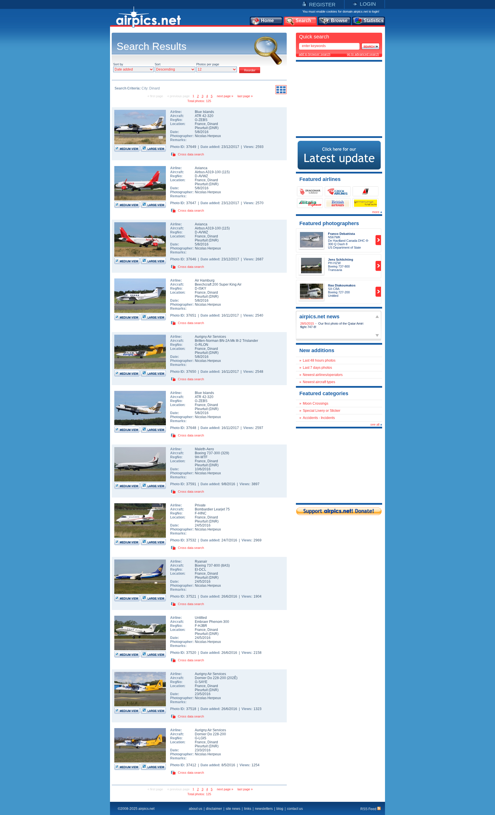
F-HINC (201, 513)
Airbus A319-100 (208, 172)
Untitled (201, 618)
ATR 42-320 (204, 116)
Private (200, 505)
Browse (339, 20)
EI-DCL (200, 570)
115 (226, 172)
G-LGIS (200, 738)
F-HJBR (201, 626)
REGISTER (322, 4)
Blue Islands (204, 112)
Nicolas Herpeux (208, 136)
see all (374, 424)
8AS (225, 566)
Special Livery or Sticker (321, 411)
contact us (295, 809)
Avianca (201, 168)
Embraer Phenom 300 (212, 622)
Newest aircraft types (319, 382)
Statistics (374, 20)
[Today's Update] (339, 168)
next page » (225, 96)
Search (303, 20)
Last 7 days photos (317, 368)
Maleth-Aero (204, 449)
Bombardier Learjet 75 (212, 509)
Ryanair (201, 561)
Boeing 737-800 (208, 566)
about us (195, 809)
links (247, 809)
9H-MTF (201, 457)
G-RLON (201, 345)
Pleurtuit (201, 128)
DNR (213, 128)
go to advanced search (363, 54)
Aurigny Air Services (210, 337)
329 (225, 453)
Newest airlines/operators (323, 375)
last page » (245, 96)
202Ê (232, 678)
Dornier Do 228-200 (211, 678)
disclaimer (214, 809)
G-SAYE (201, 682)
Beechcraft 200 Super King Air (218, 284)
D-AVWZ (201, 176)
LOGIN (368, 4)
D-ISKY (200, 288)
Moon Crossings (315, 403)
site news (233, 809)
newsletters (264, 809)
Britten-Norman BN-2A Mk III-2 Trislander (226, 341)
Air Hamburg (205, 280)
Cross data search (191, 154)
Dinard (212, 124)
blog (279, 809)
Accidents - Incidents (319, 418)
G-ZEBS (201, 120)
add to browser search (314, 54)
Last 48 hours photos (319, 360)
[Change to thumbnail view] (281, 93)
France (200, 124)
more (375, 212)
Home (267, 20)
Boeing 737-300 (208, 453)
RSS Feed (368, 809)
